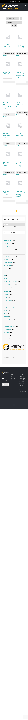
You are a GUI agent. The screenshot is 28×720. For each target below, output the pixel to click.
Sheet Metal (6, 316)
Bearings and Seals (8, 240)
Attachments (6, 237)
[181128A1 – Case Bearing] (20, 154)
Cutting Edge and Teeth (9, 256)
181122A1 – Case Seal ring (19, 135)
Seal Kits (6, 310)
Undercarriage (7, 335)
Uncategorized (7, 332)
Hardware (6, 278)
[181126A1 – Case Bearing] (7, 154)
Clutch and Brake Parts (9, 249)
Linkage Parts (7, 291)
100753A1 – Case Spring (20, 46)
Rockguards (6, 303)
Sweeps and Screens (8, 319)
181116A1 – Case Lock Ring (7, 135)
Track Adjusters (7, 323)
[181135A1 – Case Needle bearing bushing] (20, 183)
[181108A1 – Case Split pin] (20, 94)
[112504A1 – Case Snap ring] (7, 64)
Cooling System (7, 252)
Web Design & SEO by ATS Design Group (22, 389)
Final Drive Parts (7, 265)
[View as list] (15, 25)
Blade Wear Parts (8, 243)
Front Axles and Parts (8, 272)
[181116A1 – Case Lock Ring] (7, 125)
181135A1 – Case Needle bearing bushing (20, 193)
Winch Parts (6, 338)
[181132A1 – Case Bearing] (7, 183)
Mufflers (5, 297)
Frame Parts (6, 268)
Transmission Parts (8, 329)
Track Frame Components (9, 326)
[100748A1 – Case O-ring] (7, 37)
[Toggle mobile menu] (25, 5)
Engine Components (8, 262)
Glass (5, 275)
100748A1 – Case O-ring (7, 46)
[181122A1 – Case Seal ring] (20, 125)
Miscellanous (7, 294)
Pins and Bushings (8, 300)
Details (5, 55)
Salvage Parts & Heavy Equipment (11, 307)
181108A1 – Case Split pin (20, 104)
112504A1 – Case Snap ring (7, 73)
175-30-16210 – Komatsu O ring (7, 105)
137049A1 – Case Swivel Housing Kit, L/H (20, 74)
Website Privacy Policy (6, 359)
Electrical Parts (7, 259)
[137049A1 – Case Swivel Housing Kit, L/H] (20, 64)
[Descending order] (21, 18)
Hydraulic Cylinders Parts (9, 284)
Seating (5, 313)
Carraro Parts (7, 246)
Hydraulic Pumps (7, 287)
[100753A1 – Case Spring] (20, 37)
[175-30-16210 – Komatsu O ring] (7, 94)
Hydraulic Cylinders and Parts (10, 281)
